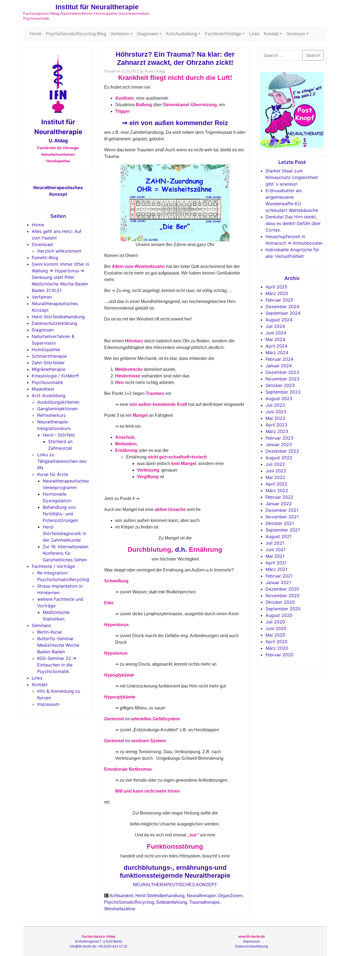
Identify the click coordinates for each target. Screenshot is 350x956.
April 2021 (276, 562)
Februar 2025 (279, 300)
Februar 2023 (279, 438)
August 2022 (279, 457)
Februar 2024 (279, 359)
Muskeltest (43, 389)
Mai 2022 (275, 477)
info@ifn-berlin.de (83, 946)
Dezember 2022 (282, 451)
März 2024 (277, 352)
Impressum (48, 704)
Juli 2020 (275, 622)
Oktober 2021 (280, 523)
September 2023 (283, 392)
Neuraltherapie (201, 895)
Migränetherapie (48, 369)
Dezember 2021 (282, 510)
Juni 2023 (276, 411)
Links (254, 33)
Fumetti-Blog (45, 257)
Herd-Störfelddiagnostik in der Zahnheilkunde (64, 533)
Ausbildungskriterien (58, 402)
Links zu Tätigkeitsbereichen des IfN (61, 461)
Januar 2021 (278, 582)
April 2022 (276, 484)
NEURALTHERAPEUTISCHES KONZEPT (175, 884)
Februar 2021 (279, 576)
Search (313, 55)
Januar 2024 (279, 365)
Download (42, 244)
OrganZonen (230, 895)
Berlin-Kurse (49, 632)
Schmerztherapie (49, 356)
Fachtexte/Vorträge (223, 33)
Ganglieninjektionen (57, 408)
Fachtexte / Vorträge (53, 566)
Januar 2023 (279, 444)
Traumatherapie (204, 902)
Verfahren (119, 33)
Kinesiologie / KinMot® (55, 376)
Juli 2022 (275, 464)
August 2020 (279, 615)
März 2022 (277, 490)
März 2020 (277, 648)
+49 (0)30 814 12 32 (112, 946)
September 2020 (283, 608)
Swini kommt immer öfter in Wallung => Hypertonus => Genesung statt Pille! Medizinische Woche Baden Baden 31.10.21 (60, 277)
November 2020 (282, 595)
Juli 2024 (275, 326)
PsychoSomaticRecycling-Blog (76, 33)
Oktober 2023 (280, 385)
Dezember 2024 (282, 306)
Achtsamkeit (121, 895)
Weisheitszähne (119, 908)
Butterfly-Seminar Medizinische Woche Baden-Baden (58, 645)
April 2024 (276, 346)
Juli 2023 (275, 405)
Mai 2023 (275, 418)
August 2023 (279, 398)
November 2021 (282, 516)
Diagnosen (147, 33)
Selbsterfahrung (171, 902)
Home (36, 33)
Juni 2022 (276, 470)
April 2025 (276, 287)
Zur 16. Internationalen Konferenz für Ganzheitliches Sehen (65, 553)
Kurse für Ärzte (52, 474)
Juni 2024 (276, 333)
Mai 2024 (275, 339)
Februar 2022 (279, 497)
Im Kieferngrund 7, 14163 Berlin (98, 941)
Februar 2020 (279, 654)
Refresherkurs (51, 415)
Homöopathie (46, 349)
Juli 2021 (275, 543)
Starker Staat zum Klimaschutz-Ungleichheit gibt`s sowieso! (292, 177)
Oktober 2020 (280, 602)
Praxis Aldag (155, 71)
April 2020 (276, 641)
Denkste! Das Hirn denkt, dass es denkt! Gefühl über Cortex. (293, 223)
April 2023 (276, 425)
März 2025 (277, 293)
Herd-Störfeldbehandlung (58, 316)
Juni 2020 (276, 628)
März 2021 (276, 569)
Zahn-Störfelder (48, 362)
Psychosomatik (47, 382)
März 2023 (277, 431)
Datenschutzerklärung (54, 323)
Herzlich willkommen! (59, 251)
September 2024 (283, 313)
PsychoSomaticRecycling (129, 902)
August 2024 (279, 319)
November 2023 (282, 379)
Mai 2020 (275, 635)
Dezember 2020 (282, 589)
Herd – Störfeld (59, 435)
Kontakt (271, 33)
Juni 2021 (275, 549)
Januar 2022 (279, 503)
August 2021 (278, 536)
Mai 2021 (275, 556)
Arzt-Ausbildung (181, 33)
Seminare (295, 33)
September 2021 (283, 530)
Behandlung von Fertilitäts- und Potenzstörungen (60, 513)
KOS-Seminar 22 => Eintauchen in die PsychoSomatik (57, 664)
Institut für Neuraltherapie (97, 7)
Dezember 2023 (282, 372)
